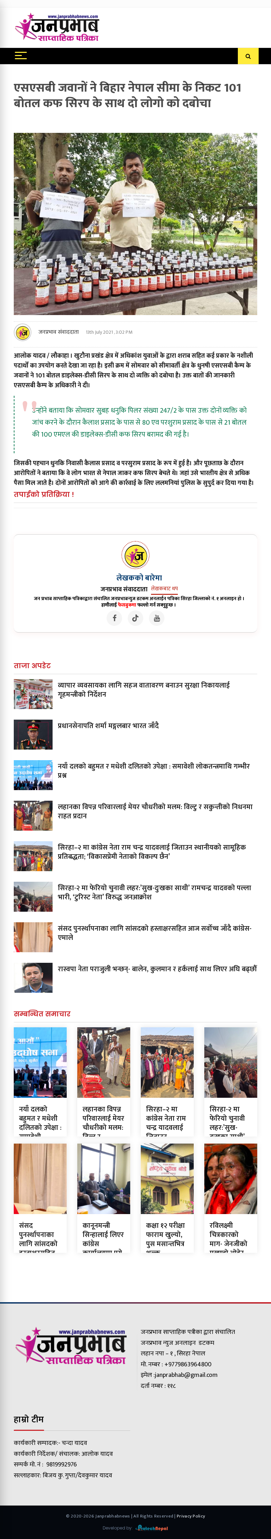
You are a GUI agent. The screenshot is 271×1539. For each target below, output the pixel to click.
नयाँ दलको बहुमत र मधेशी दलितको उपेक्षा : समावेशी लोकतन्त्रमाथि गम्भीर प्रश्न (154, 771)
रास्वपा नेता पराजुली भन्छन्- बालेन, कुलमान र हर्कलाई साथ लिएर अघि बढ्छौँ (157, 969)
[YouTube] (156, 618)
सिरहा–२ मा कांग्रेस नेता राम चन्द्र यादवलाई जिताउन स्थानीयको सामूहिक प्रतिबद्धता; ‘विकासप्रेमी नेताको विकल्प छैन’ (152, 852)
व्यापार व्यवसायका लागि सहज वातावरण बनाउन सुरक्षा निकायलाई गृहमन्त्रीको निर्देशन (144, 690)
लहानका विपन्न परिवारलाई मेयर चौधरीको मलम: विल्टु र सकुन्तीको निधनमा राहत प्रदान (155, 811)
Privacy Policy (191, 1516)
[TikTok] (135, 618)
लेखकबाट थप (164, 589)
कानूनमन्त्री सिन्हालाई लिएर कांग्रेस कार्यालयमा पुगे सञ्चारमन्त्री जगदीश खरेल (103, 1249)
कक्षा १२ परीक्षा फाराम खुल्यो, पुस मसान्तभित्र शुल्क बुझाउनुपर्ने (165, 1244)
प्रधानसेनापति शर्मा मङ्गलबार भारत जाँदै (108, 726)
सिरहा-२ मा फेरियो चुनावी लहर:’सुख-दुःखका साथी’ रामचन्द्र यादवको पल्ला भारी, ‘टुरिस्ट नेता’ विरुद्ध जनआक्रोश (154, 892)
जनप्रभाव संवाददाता (58, 332)
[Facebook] (114, 618)
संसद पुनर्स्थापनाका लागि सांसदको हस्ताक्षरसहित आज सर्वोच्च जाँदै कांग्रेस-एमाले (155, 933)
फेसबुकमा (127, 605)
